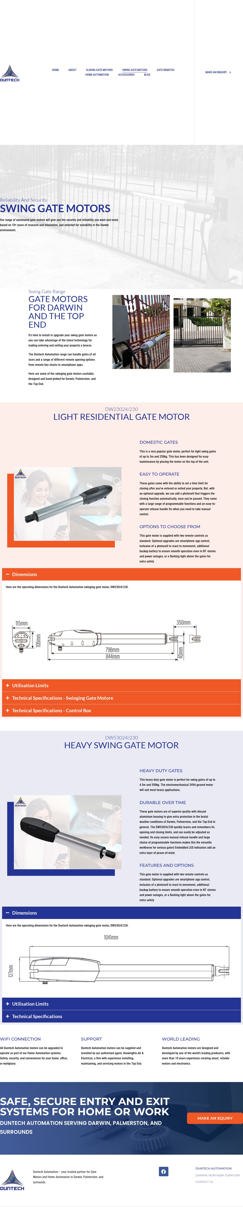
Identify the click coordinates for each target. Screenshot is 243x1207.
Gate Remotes (165, 70)
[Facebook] (163, 1171)
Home (55, 70)
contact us (204, 1181)
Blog (147, 74)
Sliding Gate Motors (99, 70)
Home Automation (97, 74)
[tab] (121, 574)
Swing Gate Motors (134, 70)
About (72, 70)
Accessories (126, 74)
